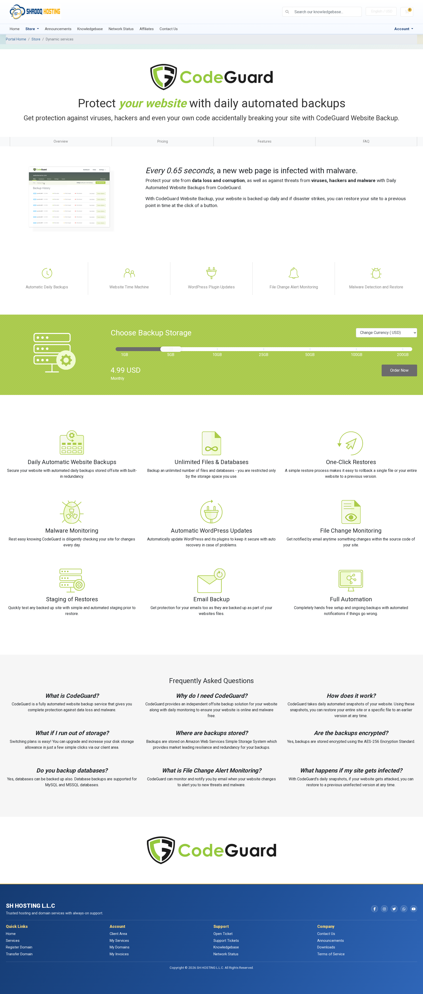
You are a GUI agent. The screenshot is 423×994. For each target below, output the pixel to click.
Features (264, 141)
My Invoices (119, 954)
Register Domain (19, 947)
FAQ (366, 141)
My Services (119, 940)
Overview (61, 141)
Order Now (399, 370)
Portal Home (16, 39)
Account (402, 29)
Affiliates (147, 29)
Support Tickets (226, 940)
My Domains (119, 947)
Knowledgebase (90, 29)
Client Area (118, 934)
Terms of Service (331, 954)
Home (15, 29)
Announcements (58, 29)
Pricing (162, 141)
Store (30, 29)
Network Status (121, 29)
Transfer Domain (19, 954)
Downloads (326, 947)
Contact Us (169, 29)
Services (13, 940)
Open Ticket (223, 934)
